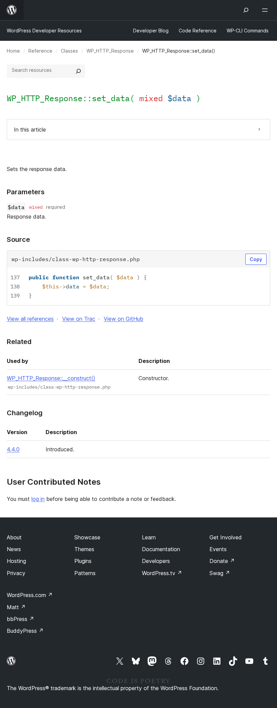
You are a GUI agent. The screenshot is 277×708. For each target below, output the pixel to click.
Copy (256, 259)
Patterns (85, 573)
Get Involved (225, 537)
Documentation (161, 549)
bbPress (20, 619)
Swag (219, 573)
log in (38, 498)
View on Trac (78, 318)
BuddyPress (25, 630)
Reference (40, 51)
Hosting (16, 561)
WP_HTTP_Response (110, 51)
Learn (149, 537)
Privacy (16, 573)
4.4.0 (13, 449)
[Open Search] (245, 10)
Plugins (83, 561)
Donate (222, 561)
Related (19, 342)
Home (13, 51)
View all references (30, 318)
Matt (16, 607)
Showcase (87, 537)
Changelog (25, 413)
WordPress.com (30, 595)
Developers (156, 561)
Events (218, 549)
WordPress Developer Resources (44, 30)
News (14, 549)
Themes (84, 549)
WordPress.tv (162, 573)
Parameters (26, 192)
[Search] (78, 71)
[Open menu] (266, 10)
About (14, 537)
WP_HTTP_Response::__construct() (51, 378)
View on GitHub (123, 318)
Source (18, 239)
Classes (69, 51)
